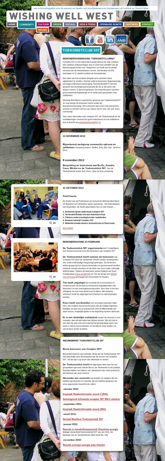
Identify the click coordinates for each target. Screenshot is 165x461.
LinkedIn (110, 39)
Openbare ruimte (110, 24)
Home (12, 24)
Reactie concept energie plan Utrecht (84, 445)
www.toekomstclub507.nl (89, 122)
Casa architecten (83, 274)
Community (27, 24)
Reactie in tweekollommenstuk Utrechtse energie (90, 429)
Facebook (89, 39)
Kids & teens (87, 24)
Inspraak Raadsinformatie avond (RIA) (84, 409)
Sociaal (70, 24)
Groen (57, 24)
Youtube (100, 39)
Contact (147, 24)
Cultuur (43, 24)
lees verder (68, 228)
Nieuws (42, 30)
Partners (132, 24)
